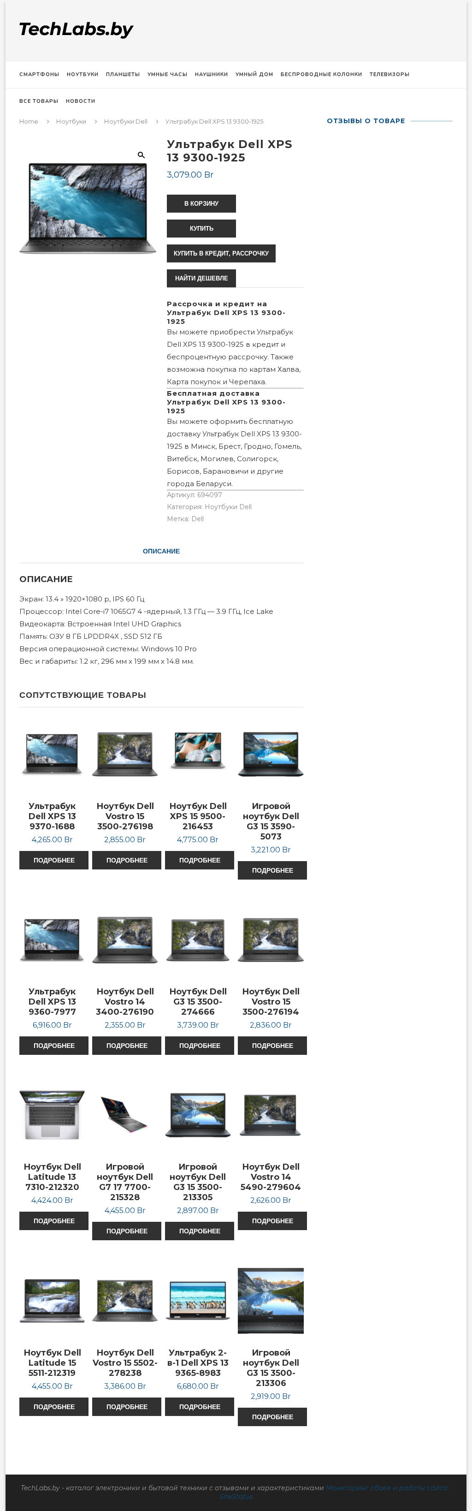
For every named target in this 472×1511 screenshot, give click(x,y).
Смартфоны (39, 74)
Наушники (211, 74)
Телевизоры (390, 74)
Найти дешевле (201, 278)
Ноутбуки (83, 74)
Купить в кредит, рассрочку (221, 253)
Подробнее (54, 860)
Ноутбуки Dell (126, 121)
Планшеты (123, 74)
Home (28, 121)
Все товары (39, 101)
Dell (197, 519)
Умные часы (168, 74)
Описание (161, 551)
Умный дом (254, 74)
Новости (80, 101)
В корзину (201, 203)
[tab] (161, 551)
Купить (201, 228)
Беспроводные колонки (321, 74)
